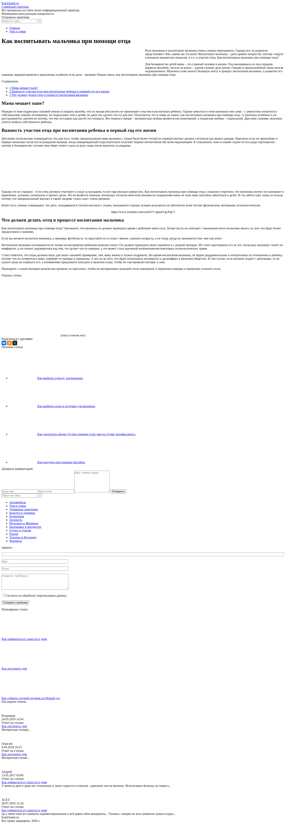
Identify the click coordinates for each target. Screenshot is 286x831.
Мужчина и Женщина (23, 523)
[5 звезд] (31, 321)
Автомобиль (17, 502)
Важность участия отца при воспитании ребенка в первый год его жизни (59, 91)
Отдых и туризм (20, 530)
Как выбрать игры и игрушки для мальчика (66, 406)
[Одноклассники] (9, 343)
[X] (14, 343)
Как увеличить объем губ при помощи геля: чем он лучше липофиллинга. (86, 434)
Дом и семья (17, 505)
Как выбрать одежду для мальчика (60, 378)
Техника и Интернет (23, 537)
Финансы (15, 541)
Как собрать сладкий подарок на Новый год (31, 698)
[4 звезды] (206, 291)
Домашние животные (23, 509)
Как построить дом (14, 668)
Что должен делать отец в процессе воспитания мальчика (48, 95)
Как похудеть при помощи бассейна (61, 462)
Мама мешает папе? (23, 88)
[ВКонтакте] (4, 343)
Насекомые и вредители (25, 526)
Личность (15, 519)
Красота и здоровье (22, 512)
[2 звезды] (89, 291)
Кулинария (16, 516)
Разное (13, 534)
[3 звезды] (147, 291)
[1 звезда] (31, 291)
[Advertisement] (72, 59)
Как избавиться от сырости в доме (24, 639)
